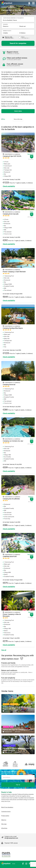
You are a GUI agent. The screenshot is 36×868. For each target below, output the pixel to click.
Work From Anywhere (7, 807)
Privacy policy (5, 815)
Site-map (3, 824)
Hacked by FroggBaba (5, 6)
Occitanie (20, 6)
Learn (11, 726)
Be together (6, 704)
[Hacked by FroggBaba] (6, 3)
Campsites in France (14, 6)
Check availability (9, 186)
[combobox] (18, 20)
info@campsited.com (11, 838)
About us (3, 820)
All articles (4, 828)
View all (3, 650)
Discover (13, 745)
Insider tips (5, 726)
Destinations (6, 745)
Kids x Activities (14, 704)
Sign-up (18, 784)
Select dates (18, 111)
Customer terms (6, 811)
